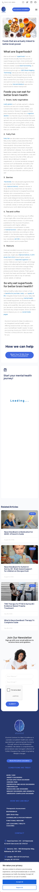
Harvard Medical (18, 84)
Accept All (19, 882)
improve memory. (24, 255)
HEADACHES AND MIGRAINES (17, 789)
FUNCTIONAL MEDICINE (15, 820)
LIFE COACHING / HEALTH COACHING (15, 825)
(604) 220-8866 (9, 2)
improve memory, (12, 186)
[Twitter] (27, 2)
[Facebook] (35, 2)
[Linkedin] (31, 2)
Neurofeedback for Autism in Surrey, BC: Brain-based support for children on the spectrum (18, 569)
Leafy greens (8, 104)
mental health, (28, 298)
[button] (36, 9)
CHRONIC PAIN (12, 782)
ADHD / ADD (10, 775)
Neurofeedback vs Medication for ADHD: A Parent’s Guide (18, 533)
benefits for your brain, (12, 293)
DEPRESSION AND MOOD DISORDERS (21, 784)
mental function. (10, 230)
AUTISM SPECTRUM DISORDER (18, 780)
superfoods (21, 56)
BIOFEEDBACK (11, 811)
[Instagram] (23, 2)
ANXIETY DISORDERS (14, 777)
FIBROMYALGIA (12, 786)
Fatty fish (7, 138)
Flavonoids (7, 182)
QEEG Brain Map (12, 814)
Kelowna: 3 (11, 849)
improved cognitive (21, 260)
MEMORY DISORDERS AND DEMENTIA (20, 791)
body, (22, 293)
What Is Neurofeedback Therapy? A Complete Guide (19, 621)
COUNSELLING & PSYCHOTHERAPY (19, 817)
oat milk (17, 239)
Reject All (19, 887)
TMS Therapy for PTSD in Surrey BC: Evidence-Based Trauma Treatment (19, 606)
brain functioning (25, 66)
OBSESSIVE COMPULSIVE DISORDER (20, 793)
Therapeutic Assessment (15, 808)
